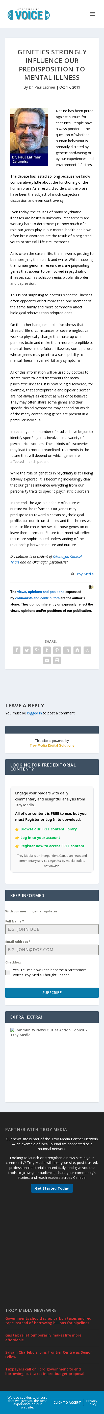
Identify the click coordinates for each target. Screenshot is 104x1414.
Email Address (18, 942)
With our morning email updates (31, 911)
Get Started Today (52, 1188)
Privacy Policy (91, 1402)
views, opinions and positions (40, 592)
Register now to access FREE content (52, 845)
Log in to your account (40, 837)
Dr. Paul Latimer (42, 87)
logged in (34, 713)
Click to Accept (67, 1402)
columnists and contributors (37, 598)
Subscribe (52, 992)
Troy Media (84, 574)
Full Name (14, 921)
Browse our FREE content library (48, 829)
